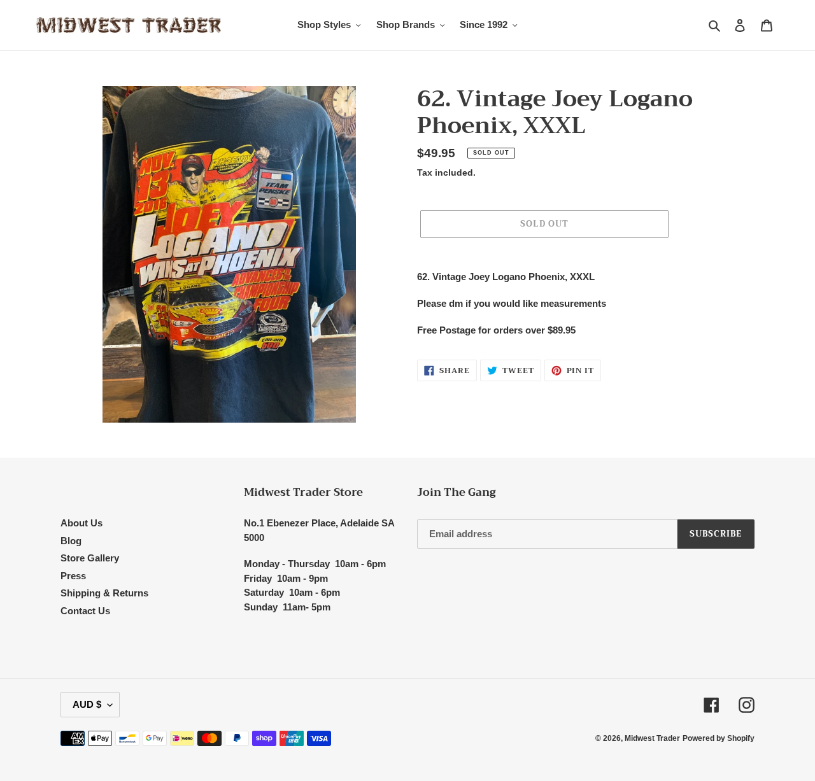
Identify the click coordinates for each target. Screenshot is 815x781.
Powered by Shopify (719, 738)
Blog (71, 540)
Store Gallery (89, 557)
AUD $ (87, 704)
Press (73, 575)
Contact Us (85, 610)
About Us (81, 522)
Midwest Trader (652, 738)
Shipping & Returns (104, 593)
